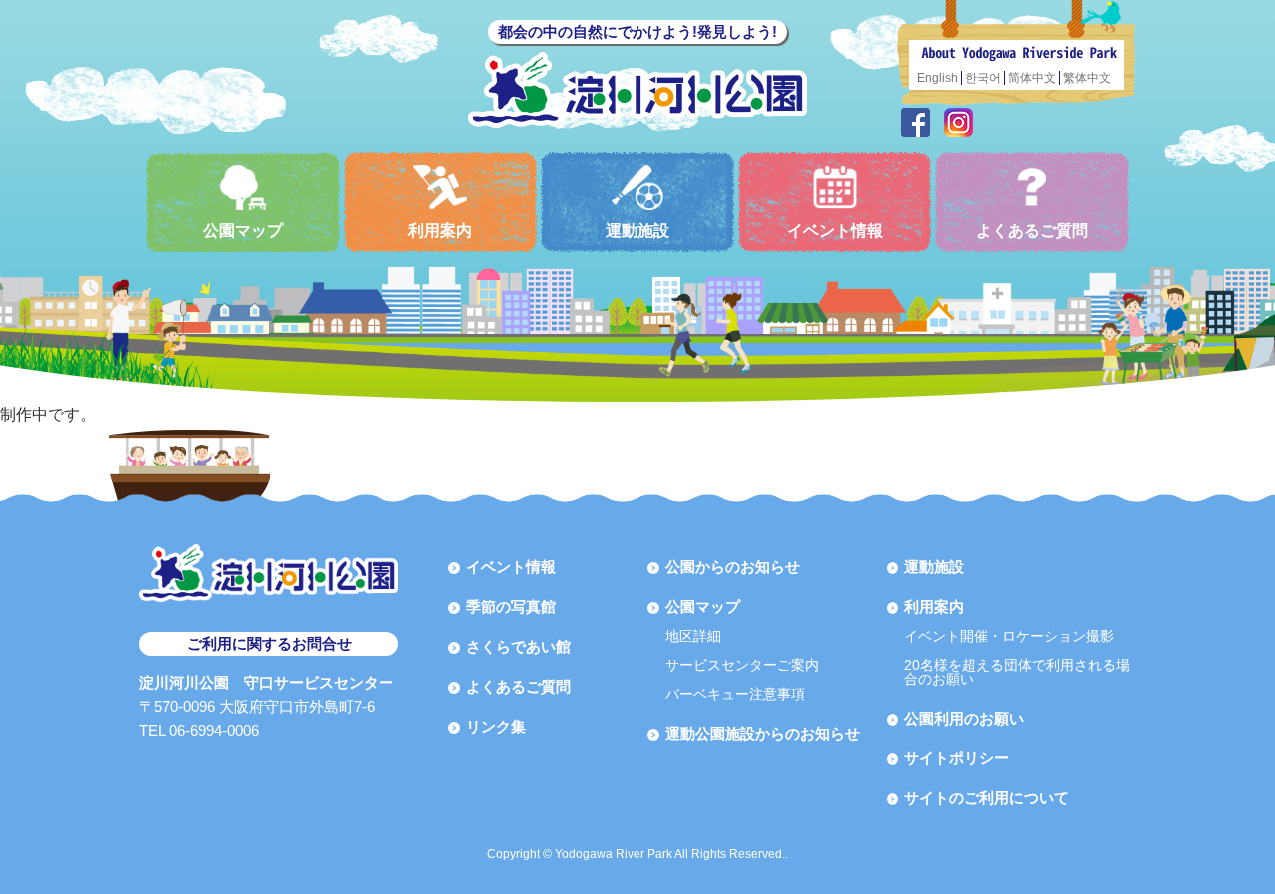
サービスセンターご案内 (742, 665)
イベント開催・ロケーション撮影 (1009, 636)
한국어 (983, 78)
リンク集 (496, 726)
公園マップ (243, 230)
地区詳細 (693, 636)
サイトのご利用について (986, 797)
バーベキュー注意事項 (735, 694)
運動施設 (637, 230)
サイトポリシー (956, 757)
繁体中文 (1087, 78)
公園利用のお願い (964, 718)
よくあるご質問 (1032, 230)
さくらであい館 (518, 646)
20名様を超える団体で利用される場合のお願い (1017, 672)
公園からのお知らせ (732, 566)
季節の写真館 (511, 606)
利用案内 (440, 230)
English (937, 78)
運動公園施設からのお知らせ (762, 733)
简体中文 (1032, 78)
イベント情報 (835, 230)
